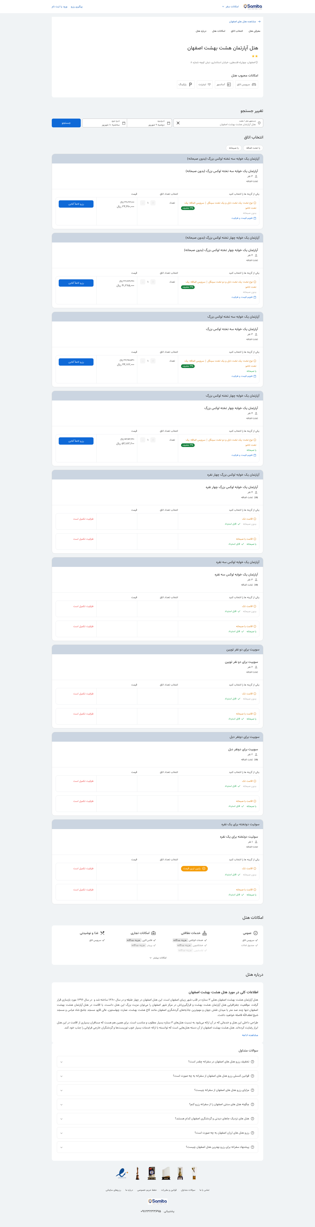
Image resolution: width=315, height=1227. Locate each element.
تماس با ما (204, 1190)
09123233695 (151, 1211)
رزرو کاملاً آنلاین (76, 204)
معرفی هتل (254, 31)
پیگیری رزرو (77, 7)
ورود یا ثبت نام (59, 7)
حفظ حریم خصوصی (147, 1190)
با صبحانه (234, 148)
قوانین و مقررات (169, 1190)
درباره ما (129, 1190)
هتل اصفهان (150, 999)
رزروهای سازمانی (113, 1190)
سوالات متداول (188, 1190)
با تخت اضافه (253, 148)
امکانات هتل (218, 31)
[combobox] (127, 123)
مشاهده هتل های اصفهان (242, 22)
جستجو (66, 123)
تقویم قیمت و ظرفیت (242, 218)
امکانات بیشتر (159, 958)
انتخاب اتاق (237, 31)
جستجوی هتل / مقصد (247, 121)
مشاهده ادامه (250, 1035)
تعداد (172, 203)
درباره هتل (201, 31)
